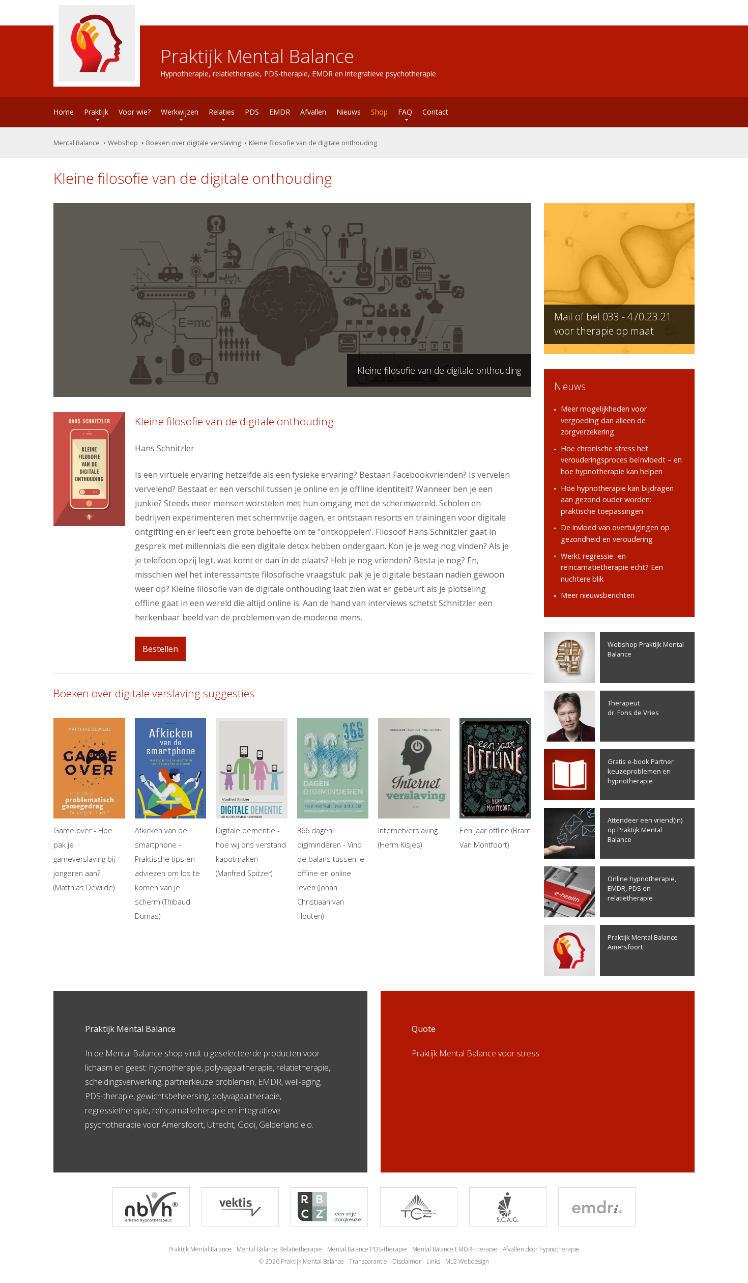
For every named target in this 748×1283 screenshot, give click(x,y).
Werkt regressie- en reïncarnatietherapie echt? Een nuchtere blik (612, 567)
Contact (435, 112)
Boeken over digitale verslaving (193, 142)
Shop (379, 112)
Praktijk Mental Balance (200, 1249)
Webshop (123, 142)
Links (433, 1261)
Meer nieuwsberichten (598, 595)
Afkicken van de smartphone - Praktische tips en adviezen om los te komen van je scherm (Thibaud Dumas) (167, 873)
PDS (252, 112)
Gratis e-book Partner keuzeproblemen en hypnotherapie (641, 771)
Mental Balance (76, 142)
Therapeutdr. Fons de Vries (633, 707)
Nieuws (348, 112)
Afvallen (313, 112)
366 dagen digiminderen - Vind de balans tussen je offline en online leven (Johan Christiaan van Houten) (330, 873)
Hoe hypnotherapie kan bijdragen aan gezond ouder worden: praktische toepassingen (617, 499)
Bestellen (160, 648)
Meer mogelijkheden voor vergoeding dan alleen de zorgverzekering (604, 420)
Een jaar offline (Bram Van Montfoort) (495, 838)
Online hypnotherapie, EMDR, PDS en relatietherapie (642, 888)
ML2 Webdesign (467, 1261)
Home (63, 112)
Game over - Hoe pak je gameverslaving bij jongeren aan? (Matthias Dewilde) (84, 859)
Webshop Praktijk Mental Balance (646, 649)
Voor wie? (135, 112)
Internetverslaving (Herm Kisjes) (408, 838)
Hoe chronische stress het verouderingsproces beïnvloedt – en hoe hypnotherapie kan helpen (621, 460)
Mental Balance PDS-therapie (367, 1249)
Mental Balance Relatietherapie (279, 1249)
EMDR (279, 112)
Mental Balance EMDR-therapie (455, 1249)
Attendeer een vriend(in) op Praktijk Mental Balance (645, 829)
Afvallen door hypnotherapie (541, 1249)
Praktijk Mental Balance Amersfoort (643, 942)
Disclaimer (406, 1261)
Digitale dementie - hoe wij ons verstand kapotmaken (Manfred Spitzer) (251, 852)
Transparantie (368, 1261)
